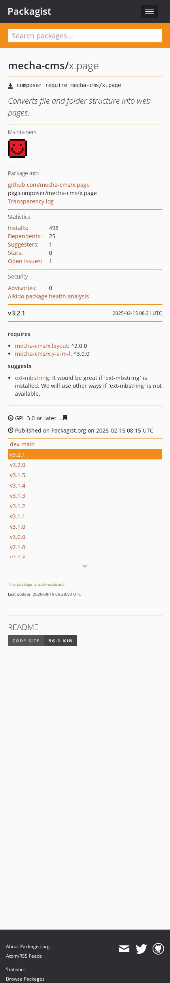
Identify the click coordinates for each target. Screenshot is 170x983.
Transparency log (31, 201)
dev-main (22, 444)
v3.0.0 (17, 537)
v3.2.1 (17, 454)
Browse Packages (25, 978)
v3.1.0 (17, 526)
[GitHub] (158, 949)
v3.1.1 (17, 516)
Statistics (16, 969)
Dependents (24, 236)
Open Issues (24, 261)
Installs (17, 228)
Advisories (21, 288)
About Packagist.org (28, 946)
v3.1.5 (17, 475)
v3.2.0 (17, 465)
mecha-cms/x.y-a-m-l (42, 353)
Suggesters (22, 244)
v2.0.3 (17, 557)
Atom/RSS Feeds (24, 956)
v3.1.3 (17, 495)
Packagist (29, 11)
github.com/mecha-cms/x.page (49, 184)
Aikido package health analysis (48, 296)
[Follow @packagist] (141, 949)
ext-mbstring (32, 377)
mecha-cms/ (38, 65)
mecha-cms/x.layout (41, 345)
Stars (14, 252)
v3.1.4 (17, 485)
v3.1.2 (17, 506)
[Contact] (124, 949)
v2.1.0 (17, 547)
